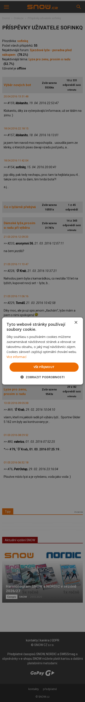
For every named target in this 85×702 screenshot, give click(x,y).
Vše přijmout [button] (44, 367)
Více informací (16, 357)
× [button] (75, 322)
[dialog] (42, 351)
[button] (42, 377)
